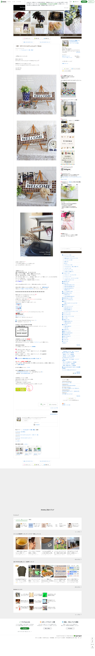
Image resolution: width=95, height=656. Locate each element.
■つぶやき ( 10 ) (65, 339)
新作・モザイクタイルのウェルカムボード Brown (29, 46)
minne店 (47, 34)
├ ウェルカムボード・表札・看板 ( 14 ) (70, 266)
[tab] (21, 519)
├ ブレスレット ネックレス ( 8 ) (69, 274)
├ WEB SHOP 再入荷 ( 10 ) (68, 288)
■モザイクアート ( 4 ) (66, 312)
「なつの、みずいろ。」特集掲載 (68, 363)
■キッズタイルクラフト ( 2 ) (67, 306)
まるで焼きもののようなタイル (68, 357)
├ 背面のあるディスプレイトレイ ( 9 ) (70, 258)
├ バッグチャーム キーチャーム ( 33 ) (70, 278)
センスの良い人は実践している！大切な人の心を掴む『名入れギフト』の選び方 (71, 388)
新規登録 (84, 1)
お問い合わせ (45, 287)
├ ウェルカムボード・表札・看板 (26, 50)
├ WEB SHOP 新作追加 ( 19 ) (68, 286)
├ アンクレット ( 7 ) (66, 276)
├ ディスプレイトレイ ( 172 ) (68, 256)
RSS (64, 403)
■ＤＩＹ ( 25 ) (65, 318)
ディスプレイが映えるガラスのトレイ (69, 369)
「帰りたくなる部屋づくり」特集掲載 (69, 362)
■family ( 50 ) (64, 324)
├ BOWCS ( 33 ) (66, 294)
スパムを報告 (39, 637)
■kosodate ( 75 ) (65, 329)
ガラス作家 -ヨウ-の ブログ (67, 393)
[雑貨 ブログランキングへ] (19, 314)
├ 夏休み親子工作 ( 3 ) (67, 308)
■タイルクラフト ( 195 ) (66, 254)
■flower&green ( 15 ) (66, 334)
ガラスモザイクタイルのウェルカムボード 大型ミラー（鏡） (27, 434)
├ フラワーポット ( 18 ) (67, 264)
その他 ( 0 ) (64, 342)
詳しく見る (47, 628)
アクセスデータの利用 (60, 637)
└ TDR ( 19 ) (65, 327)
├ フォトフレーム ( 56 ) (67, 259)
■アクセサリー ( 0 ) (66, 273)
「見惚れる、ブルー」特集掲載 (68, 354)
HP (20, 34)
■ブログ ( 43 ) (65, 337)
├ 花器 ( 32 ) (65, 261)
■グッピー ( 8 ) (65, 341)
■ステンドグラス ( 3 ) (66, 314)
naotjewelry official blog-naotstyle (68, 385)
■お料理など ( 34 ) (65, 319)
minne (70, 181)
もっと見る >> (25, 444)
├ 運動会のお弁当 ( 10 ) (67, 321)
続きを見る (78, 52)
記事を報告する (55, 414)
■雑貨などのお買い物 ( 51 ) (67, 332)
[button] (92, 647)
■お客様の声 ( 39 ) (65, 281)
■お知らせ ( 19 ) (65, 283)
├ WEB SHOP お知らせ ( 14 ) (68, 284)
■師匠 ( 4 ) (64, 301)
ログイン (91, 1)
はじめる (25, 628)
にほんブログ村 (64, 179)
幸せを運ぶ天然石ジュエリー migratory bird (70, 391)
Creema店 (34, 34)
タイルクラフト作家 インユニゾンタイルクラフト (74, 41)
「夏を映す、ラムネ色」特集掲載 (68, 356)
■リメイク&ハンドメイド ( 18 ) (68, 316)
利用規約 (52, 637)
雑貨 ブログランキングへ (20, 315)
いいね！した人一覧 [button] (54, 407)
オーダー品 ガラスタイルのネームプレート (24, 437)
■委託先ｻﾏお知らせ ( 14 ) (67, 293)
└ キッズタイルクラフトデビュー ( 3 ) (70, 311)
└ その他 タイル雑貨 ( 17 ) (67, 271)
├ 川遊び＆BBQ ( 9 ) (66, 326)
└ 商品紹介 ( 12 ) (66, 289)
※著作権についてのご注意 (66, 404)
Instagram (38, 424)
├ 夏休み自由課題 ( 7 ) (67, 309)
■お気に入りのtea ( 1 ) (66, 336)
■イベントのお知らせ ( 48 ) (67, 291)
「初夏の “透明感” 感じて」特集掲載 (69, 365)
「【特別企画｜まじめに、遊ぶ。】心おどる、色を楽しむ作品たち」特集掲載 (71, 352)
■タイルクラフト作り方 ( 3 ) (67, 299)
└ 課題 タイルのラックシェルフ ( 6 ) (69, 303)
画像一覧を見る (77, 373)
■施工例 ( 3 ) (64, 304)
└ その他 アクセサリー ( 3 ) (68, 279)
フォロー (25, 420)
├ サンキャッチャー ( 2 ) (67, 269)
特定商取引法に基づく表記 (72, 637)
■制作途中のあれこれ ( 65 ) (67, 298)
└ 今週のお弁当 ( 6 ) (66, 322)
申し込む (70, 628)
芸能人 (30, 519)
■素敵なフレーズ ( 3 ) (66, 331)
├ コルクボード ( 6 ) (66, 268)
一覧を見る (78, 344)
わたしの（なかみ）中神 (66, 382)
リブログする (53, 404)
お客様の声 (61, 34)
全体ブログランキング (66, 56)
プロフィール (71, 43)
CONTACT (74, 34)
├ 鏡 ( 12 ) (64, 263)
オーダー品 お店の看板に (21, 431)
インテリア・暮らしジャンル (67, 57)
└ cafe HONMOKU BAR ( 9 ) (68, 296)
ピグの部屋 (77, 43)
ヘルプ (80, 637)
